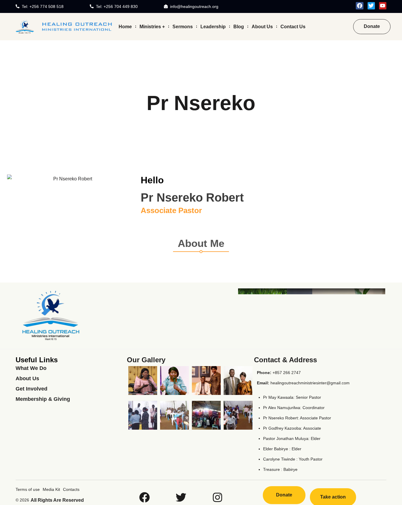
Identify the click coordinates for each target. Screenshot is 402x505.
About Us (262, 26)
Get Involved (31, 389)
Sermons (182, 26)
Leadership (213, 26)
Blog (238, 26)
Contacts (71, 489)
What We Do (31, 368)
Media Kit (51, 489)
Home (125, 26)
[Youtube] (382, 5)
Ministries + (152, 26)
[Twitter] (371, 5)
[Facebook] (359, 5)
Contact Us (292, 26)
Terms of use (28, 489)
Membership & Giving (43, 399)
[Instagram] (217, 497)
